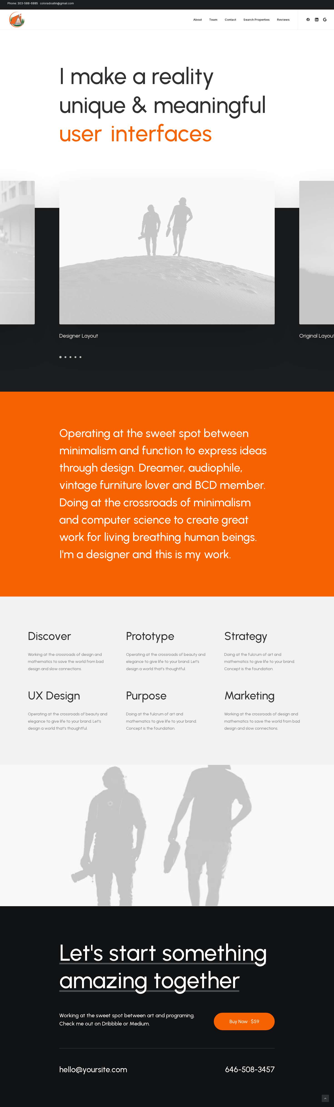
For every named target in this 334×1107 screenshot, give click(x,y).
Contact (230, 19)
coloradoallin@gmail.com (57, 3)
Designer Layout (78, 335)
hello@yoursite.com (93, 1069)
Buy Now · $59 (244, 1021)
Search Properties (256, 19)
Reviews (283, 19)
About (197, 19)
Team (213, 19)
